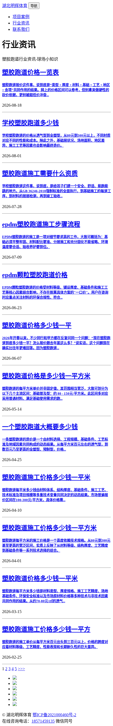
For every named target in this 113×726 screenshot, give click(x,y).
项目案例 (21, 16)
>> (22, 668)
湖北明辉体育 (14, 5)
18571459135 (43, 721)
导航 (33, 6)
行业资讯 (21, 23)
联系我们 (21, 29)
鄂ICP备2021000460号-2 (54, 715)
